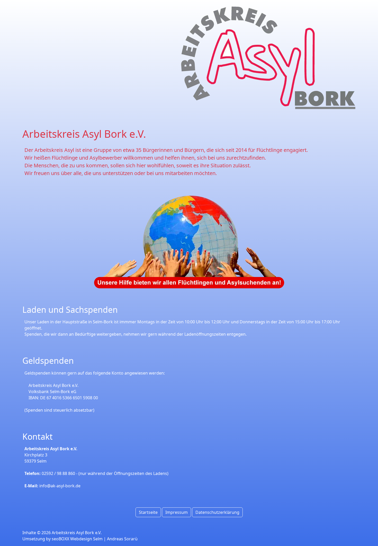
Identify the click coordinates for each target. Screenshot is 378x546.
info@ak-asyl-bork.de (59, 486)
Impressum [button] (176, 512)
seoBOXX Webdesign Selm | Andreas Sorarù (95, 539)
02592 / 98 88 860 (58, 473)
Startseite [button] (148, 512)
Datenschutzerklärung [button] (217, 512)
